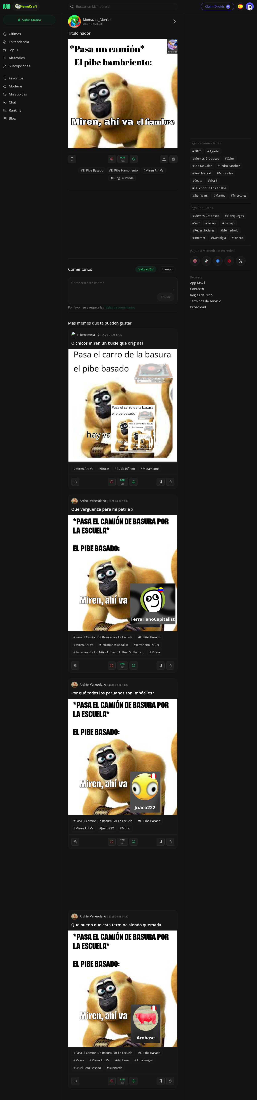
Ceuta (198, 181)
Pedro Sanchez (230, 166)
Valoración (146, 269)
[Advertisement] (220, 75)
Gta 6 (213, 181)
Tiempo (167, 269)
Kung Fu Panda (123, 178)
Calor (230, 158)
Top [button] (12, 50)
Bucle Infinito (126, 469)
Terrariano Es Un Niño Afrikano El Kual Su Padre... (109, 652)
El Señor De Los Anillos (210, 188)
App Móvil (197, 283)
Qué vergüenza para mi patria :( (102, 509)
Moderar (15, 86)
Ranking (15, 110)
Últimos (15, 33)
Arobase (123, 1060)
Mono (156, 652)
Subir (31, 20)
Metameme (151, 469)
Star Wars (201, 195)
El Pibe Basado (93, 170)
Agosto (214, 151)
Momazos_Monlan (97, 19)
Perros (211, 223)
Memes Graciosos (206, 158)
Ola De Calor (203, 166)
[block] (173, 159)
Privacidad (198, 307)
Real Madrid (202, 173)
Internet (199, 238)
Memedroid (230, 230)
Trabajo (229, 223)
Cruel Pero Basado (88, 1068)
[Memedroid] (6, 6)
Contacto (197, 289)
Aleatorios (17, 58)
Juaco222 (107, 828)
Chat (12, 102)
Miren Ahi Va (154, 170)
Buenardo (115, 1068)
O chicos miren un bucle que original (107, 343)
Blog (12, 118)
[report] (164, 159)
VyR (197, 223)
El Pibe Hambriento (124, 170)
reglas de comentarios (120, 307)
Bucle (105, 469)
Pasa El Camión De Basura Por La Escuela (103, 637)
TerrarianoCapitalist (114, 645)
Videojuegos (235, 216)
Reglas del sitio (201, 295)
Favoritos (16, 78)
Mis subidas (18, 94)
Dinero (238, 238)
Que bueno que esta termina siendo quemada (116, 924)
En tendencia (19, 42)
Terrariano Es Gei (147, 645)
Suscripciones (19, 66)
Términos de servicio (205, 301)
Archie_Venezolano (93, 501)
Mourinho (226, 173)
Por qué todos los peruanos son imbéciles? (112, 693)
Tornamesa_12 (90, 335)
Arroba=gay (145, 1060)
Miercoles (239, 195)
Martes (220, 195)
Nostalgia (219, 238)
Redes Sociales (204, 230)
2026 (198, 151)
